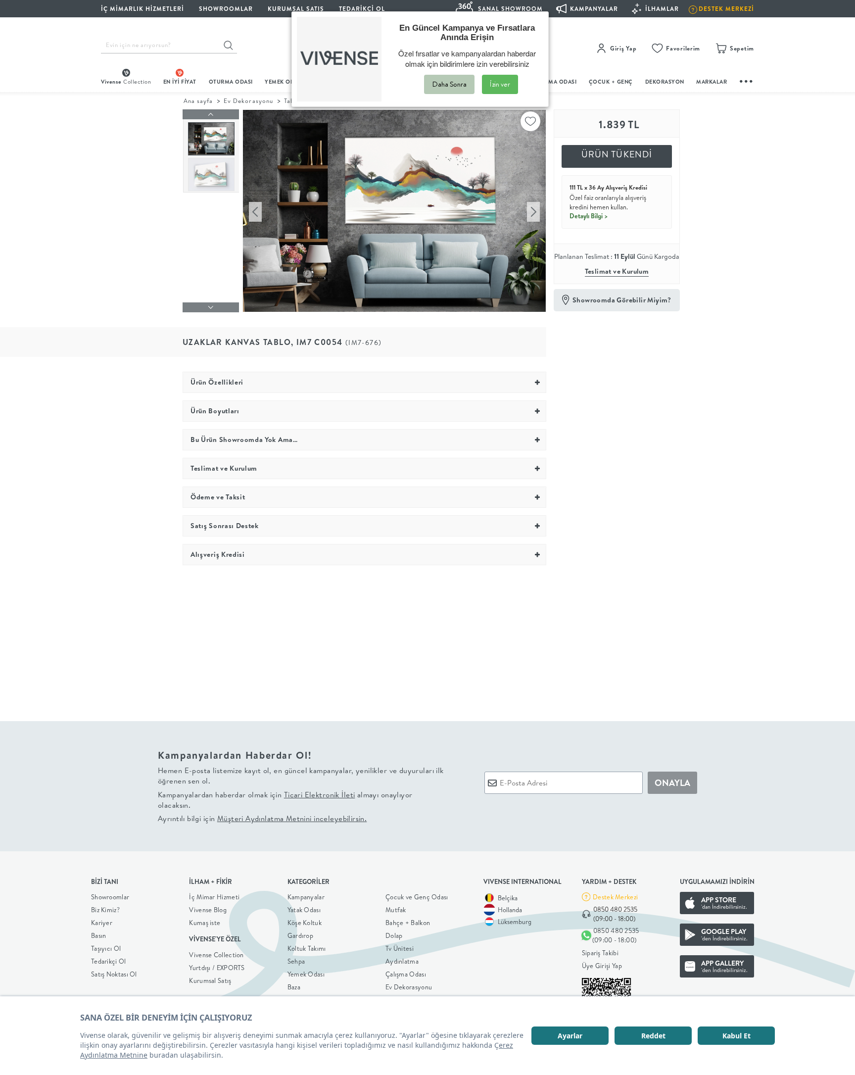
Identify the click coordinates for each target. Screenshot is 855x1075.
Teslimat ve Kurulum (617, 271)
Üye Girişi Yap (602, 965)
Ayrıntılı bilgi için (262, 818)
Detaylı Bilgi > (589, 215)
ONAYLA (672, 783)
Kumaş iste (204, 922)
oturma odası (231, 82)
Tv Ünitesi (399, 948)
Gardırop (300, 935)
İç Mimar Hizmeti (214, 896)
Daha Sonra (449, 84)
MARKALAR (711, 82)
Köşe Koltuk (304, 922)
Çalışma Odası (405, 974)
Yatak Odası (304, 909)
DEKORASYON (664, 82)
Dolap (394, 935)
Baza (293, 986)
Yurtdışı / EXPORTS (216, 967)
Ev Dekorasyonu (248, 101)
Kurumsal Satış (210, 980)
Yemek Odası (306, 974)
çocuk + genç (611, 82)
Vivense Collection (216, 954)
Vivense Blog (208, 909)
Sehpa (296, 961)
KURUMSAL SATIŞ (296, 8)
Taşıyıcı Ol (106, 948)
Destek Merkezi (615, 896)
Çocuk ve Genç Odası (416, 896)
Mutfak (395, 909)
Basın (98, 935)
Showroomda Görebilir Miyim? (621, 300)
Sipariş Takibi (600, 952)
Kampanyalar (306, 896)
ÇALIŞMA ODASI (554, 82)
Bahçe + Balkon (407, 922)
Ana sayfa (198, 101)
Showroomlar (110, 896)
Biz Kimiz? (105, 909)
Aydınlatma (402, 961)
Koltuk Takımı (306, 948)
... (746, 80)
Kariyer (101, 922)
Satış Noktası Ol (114, 974)
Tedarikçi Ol (362, 8)
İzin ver (500, 84)
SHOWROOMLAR (226, 8)
